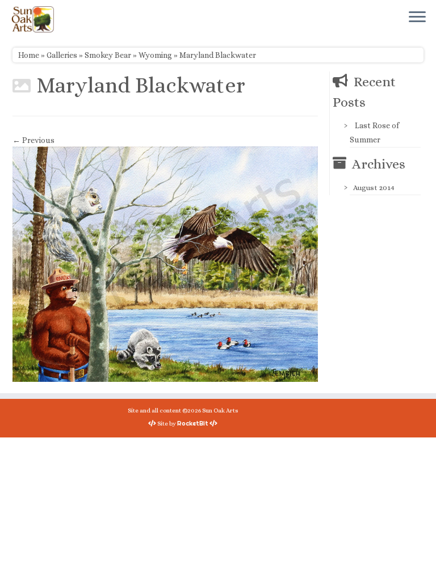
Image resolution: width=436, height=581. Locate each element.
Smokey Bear (108, 55)
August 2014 (374, 187)
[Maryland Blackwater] (165, 263)
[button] (165, 263)
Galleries (62, 55)
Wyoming (155, 55)
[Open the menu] (417, 17)
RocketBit (192, 423)
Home (28, 55)
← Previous (33, 140)
